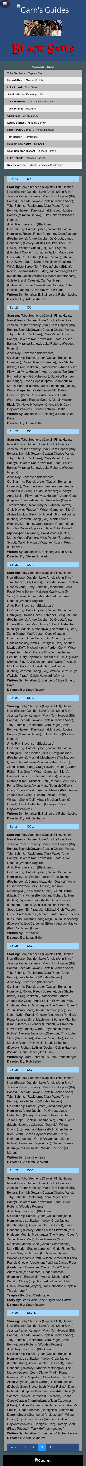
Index (14, 1447)
